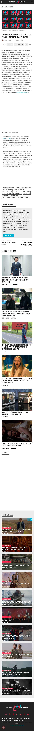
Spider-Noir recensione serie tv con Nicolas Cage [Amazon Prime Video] (16, 691)
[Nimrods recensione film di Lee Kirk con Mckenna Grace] (17, 615)
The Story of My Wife (23, 197)
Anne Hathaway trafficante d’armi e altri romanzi (26, 244)
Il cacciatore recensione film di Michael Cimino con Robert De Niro (17, 445)
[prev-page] (28, 519)
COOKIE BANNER (20, 725)
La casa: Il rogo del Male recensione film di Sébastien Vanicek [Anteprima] (15, 673)
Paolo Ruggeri (8, 40)
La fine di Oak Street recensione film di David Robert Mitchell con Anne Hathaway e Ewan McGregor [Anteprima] (16, 565)
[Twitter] (11, 44)
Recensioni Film (6, 318)
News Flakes (5, 195)
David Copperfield (7, 191)
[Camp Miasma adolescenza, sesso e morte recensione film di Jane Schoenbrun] (17, 544)
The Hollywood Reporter (22, 92)
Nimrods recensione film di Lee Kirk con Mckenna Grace (14, 619)
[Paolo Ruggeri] (3, 40)
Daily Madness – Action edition (9, 243)
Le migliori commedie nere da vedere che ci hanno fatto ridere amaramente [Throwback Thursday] (16, 347)
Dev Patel (16, 191)
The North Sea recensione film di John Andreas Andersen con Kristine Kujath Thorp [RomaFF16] (16, 313)
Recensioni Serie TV (7, 284)
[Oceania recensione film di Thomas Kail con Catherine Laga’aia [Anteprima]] (17, 580)
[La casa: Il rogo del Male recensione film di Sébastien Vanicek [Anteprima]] (17, 669)
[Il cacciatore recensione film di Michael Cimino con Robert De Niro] (17, 431)
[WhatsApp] (22, 44)
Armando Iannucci (7, 189)
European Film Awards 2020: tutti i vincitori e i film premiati (15, 413)
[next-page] (31, 519)
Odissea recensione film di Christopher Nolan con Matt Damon (16, 655)
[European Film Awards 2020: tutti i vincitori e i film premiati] (17, 400)
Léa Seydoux (27, 193)
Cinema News (9, 7)
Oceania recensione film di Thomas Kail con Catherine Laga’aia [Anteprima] (15, 584)
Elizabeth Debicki (25, 191)
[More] (30, 44)
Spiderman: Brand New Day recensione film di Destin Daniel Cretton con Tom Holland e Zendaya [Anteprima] (16, 636)
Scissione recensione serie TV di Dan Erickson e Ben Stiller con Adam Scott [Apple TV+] (16, 280)
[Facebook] (8, 44)
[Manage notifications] (3, 727)
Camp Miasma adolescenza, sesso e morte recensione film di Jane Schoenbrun (15, 548)
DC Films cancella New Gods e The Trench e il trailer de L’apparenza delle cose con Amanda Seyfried (17, 380)
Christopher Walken (19, 189)
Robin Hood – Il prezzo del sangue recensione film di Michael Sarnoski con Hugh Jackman (16, 602)
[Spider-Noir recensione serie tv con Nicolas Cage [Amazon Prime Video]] (17, 687)
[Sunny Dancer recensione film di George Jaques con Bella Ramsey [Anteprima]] (17, 526)
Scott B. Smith (15, 195)
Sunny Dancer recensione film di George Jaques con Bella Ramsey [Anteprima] (16, 530)
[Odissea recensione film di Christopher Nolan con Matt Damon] (17, 651)
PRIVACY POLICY (13, 725)
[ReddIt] (19, 44)
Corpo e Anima (7, 138)
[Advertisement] (17, 112)
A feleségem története (8, 188)
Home (3, 7)
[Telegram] (26, 44)
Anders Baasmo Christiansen (23, 188)
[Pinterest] (15, 44)
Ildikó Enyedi (18, 193)
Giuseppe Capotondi (7, 193)
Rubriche (4, 351)
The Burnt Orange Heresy (8, 197)
